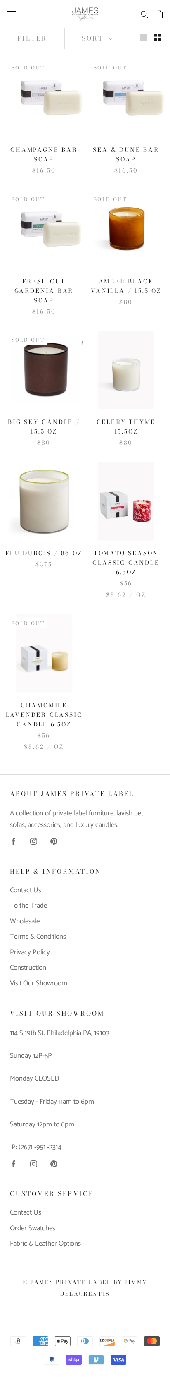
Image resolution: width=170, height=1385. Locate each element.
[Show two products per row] (157, 37)
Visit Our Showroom (38, 983)
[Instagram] (33, 841)
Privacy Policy (30, 952)
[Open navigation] (11, 13)
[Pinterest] (53, 841)
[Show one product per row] (143, 37)
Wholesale (25, 921)
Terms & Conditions (38, 937)
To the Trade (28, 906)
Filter (32, 38)
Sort (94, 38)
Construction (28, 968)
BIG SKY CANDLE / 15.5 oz (44, 426)
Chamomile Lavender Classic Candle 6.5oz (44, 715)
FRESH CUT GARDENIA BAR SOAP (44, 291)
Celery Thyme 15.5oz (126, 426)
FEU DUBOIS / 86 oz (43, 553)
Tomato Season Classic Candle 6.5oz (125, 563)
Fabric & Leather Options (45, 1244)
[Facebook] (13, 841)
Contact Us (25, 890)
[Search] (144, 13)
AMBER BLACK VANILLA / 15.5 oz (126, 286)
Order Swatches (32, 1228)
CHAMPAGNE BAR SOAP (43, 154)
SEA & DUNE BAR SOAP (126, 154)
